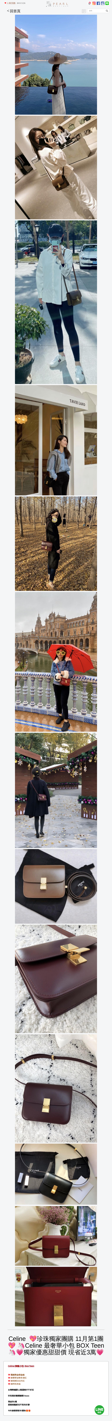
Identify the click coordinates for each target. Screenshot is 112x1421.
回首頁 (13, 11)
